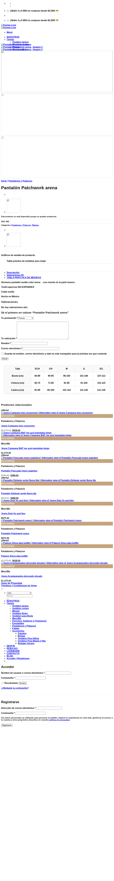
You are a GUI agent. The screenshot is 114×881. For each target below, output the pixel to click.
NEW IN (11, 646)
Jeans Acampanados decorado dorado (21, 576)
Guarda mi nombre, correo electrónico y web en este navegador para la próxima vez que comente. (55, 354)
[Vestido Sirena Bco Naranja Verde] (14, 212)
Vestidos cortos (20, 608)
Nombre (6, 343)
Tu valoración (9, 338)
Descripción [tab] (13, 272)
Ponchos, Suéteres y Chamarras (29, 621)
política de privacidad (59, 720)
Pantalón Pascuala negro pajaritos (19, 471)
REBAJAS (12, 648)
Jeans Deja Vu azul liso (13, 513)
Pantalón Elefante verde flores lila (18, 493)
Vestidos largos (20, 42)
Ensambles (18, 623)
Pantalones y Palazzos (20, 181)
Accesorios (18, 631)
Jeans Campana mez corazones (18, 426)
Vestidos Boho (20, 613)
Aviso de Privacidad (11, 583)
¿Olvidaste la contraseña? (15, 688)
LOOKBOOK (13, 651)
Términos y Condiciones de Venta (19, 585)
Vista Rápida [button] (7, 416)
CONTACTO (13, 653)
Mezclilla (16, 618)
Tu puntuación (9, 318)
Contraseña (8, 678)
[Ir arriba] (2, 588)
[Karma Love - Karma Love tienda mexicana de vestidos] (8, 26)
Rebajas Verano (26, 643)
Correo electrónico (11, 348)
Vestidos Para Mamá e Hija (32, 641)
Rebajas (35, 225)
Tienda (10, 39)
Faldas (15, 628)
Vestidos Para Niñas (28, 638)
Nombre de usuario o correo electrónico (23, 673)
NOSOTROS (13, 37)
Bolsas (21, 636)
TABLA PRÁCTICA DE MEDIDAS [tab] (24, 277)
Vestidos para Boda (22, 616)
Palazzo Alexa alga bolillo (14, 556)
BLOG (10, 656)
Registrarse (6, 725)
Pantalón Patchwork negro (15, 533)
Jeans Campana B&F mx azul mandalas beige (25, 448)
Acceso (23, 683)
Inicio (4, 181)
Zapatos (22, 633)
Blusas (16, 611)
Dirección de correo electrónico (18, 708)
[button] (10, 32)
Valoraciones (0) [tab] (15, 275)
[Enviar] (8, 599)
